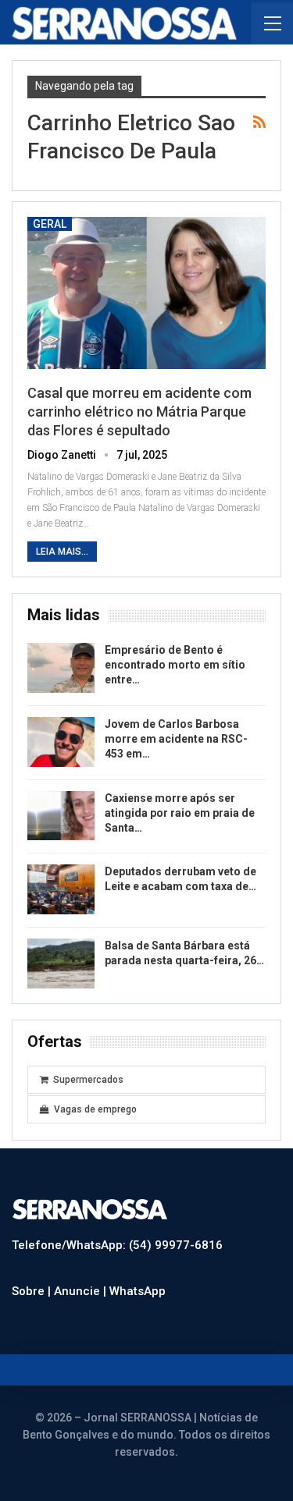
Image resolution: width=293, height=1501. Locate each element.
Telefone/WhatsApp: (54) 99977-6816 (117, 1245)
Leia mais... (62, 551)
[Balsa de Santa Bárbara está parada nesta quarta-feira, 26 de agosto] (61, 963)
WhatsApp (137, 1291)
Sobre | (33, 1291)
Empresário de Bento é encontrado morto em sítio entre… (175, 665)
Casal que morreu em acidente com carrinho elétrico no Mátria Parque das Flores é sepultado (139, 411)
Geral (49, 224)
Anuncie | (81, 1291)
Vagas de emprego (95, 1109)
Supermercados (88, 1079)
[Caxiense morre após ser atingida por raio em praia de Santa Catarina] (61, 816)
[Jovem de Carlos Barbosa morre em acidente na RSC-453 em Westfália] (61, 742)
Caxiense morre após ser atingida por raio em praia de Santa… (180, 813)
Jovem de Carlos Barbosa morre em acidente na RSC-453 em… (176, 739)
